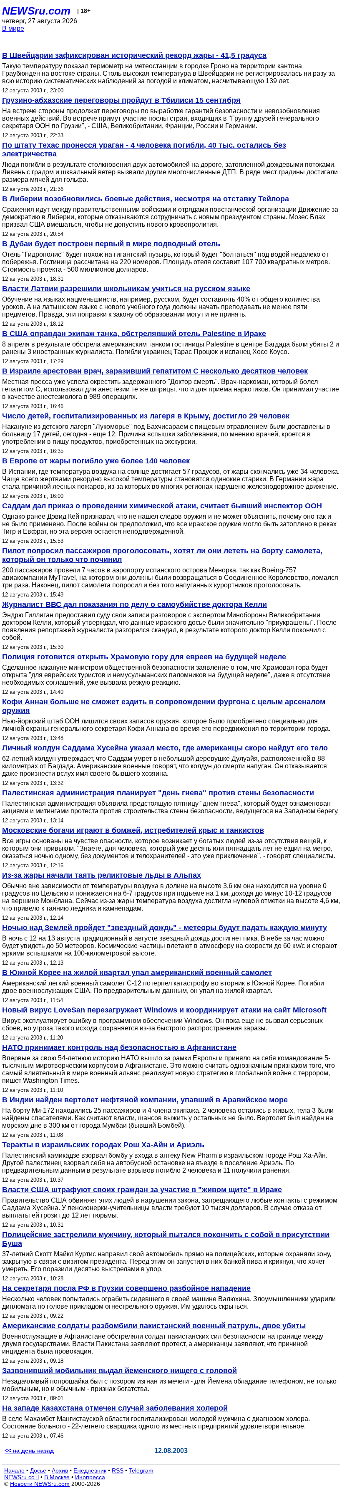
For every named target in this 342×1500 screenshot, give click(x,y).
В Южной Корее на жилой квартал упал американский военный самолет (137, 972)
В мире (13, 28)
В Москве (57, 1477)
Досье (38, 1470)
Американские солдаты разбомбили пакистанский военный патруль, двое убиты (154, 1326)
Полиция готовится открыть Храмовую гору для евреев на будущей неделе (144, 657)
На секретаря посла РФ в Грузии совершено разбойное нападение (126, 1288)
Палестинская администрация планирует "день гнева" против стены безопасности (158, 793)
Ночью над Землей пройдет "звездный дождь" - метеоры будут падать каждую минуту (164, 927)
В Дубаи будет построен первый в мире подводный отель (111, 244)
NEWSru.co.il (21, 1477)
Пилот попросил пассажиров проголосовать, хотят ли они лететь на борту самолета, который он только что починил (162, 555)
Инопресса (90, 1477)
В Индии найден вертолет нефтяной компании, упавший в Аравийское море (145, 1100)
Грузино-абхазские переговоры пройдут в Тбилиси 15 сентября (121, 100)
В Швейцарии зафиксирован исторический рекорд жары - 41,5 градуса (134, 55)
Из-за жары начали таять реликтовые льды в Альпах (101, 875)
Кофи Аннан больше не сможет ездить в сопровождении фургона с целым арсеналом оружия (163, 706)
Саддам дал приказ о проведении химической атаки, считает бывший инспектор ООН (162, 506)
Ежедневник (89, 1470)
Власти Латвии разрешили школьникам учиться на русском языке (126, 289)
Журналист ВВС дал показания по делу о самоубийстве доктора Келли (134, 604)
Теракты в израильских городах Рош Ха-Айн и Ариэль (103, 1145)
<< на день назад (29, 1450)
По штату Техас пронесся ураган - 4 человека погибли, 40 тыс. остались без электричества (144, 149)
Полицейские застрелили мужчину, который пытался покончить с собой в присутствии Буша (165, 1239)
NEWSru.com (36, 11)
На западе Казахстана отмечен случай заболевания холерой (115, 1408)
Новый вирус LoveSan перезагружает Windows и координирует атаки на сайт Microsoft (164, 1010)
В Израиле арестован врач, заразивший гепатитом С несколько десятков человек (155, 371)
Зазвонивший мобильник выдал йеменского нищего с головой (119, 1370)
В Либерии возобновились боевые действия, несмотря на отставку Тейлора (145, 199)
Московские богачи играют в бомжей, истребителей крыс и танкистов (133, 830)
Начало (14, 1470)
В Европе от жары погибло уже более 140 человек (96, 461)
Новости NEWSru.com (40, 1483)
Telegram (141, 1470)
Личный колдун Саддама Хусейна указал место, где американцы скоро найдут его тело (165, 748)
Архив (60, 1470)
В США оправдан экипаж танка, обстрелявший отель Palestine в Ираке (134, 333)
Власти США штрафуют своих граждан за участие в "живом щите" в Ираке (142, 1190)
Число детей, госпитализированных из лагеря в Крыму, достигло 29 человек (145, 416)
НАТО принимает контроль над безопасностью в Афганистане (119, 1047)
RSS (117, 1470)
